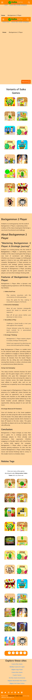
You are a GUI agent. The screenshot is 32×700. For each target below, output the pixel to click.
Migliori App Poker (17, 669)
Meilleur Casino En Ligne (17, 667)
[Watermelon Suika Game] (15, 2)
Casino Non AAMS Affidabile (18, 5)
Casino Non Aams (17, 664)
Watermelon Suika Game (15, 696)
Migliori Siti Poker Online (17, 683)
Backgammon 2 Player (8, 251)
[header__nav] (2, 2)
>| (24, 653)
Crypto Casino (17, 675)
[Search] (29, 2)
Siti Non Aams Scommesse (17, 678)
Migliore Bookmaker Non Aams (17, 680)
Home (3, 15)
